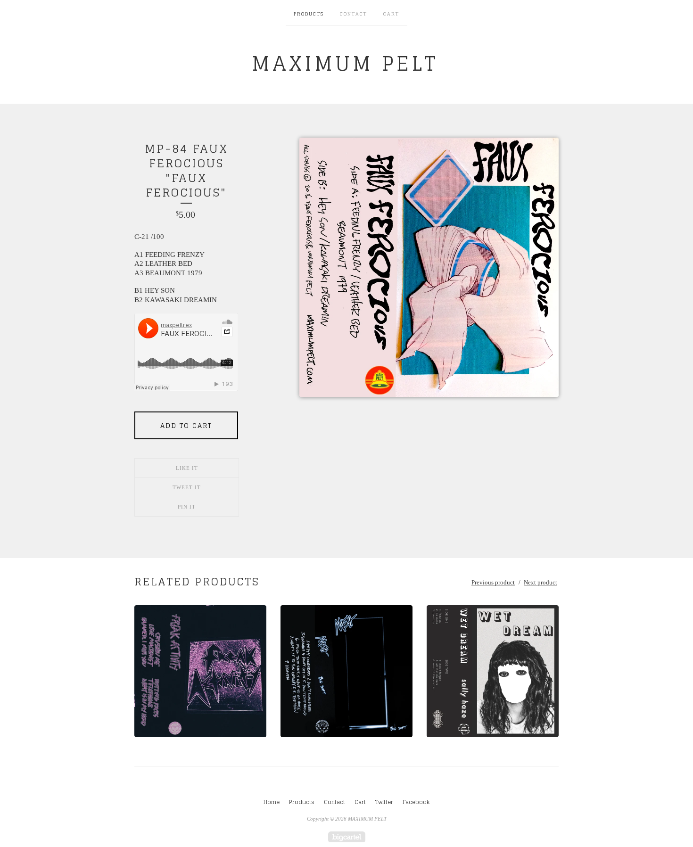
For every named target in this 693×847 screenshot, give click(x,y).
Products (309, 13)
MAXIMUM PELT (345, 63)
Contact (353, 13)
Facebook (416, 802)
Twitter (384, 802)
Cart (391, 13)
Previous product (493, 582)
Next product (540, 582)
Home (272, 802)
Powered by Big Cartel (346, 836)
